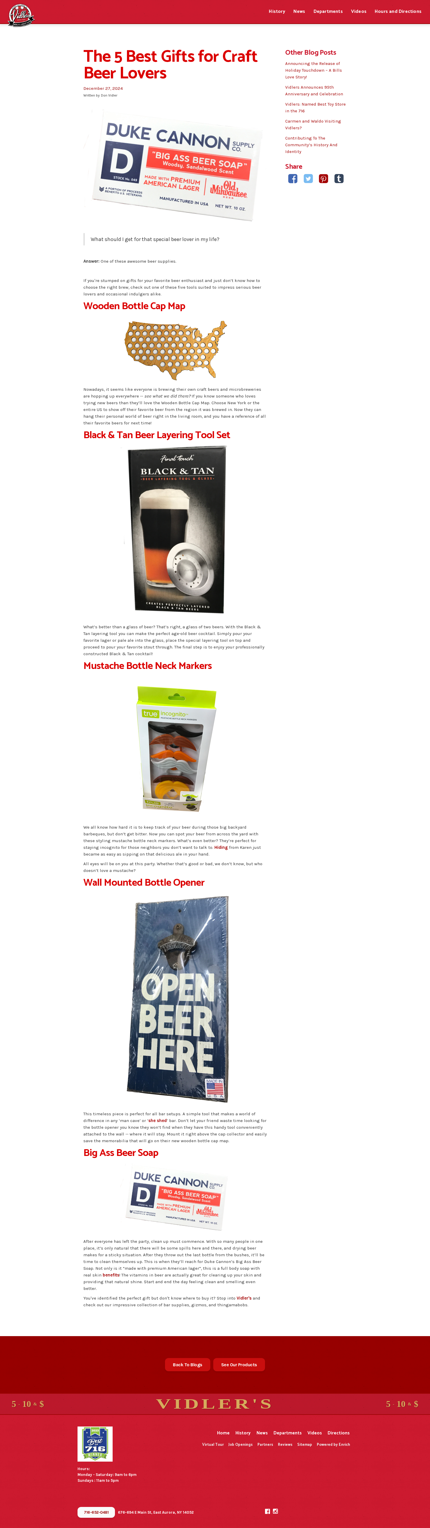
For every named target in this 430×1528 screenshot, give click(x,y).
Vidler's (244, 1298)
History (277, 12)
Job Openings (240, 1445)
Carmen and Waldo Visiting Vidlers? (313, 124)
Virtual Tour (213, 1445)
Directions (339, 1433)
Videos (359, 12)
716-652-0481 (96, 1512)
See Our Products (239, 1364)
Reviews (285, 1445)
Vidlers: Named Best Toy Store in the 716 (315, 107)
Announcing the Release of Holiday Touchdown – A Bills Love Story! (313, 70)
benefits (111, 1275)
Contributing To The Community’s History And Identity (311, 144)
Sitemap (304, 1445)
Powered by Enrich (333, 1445)
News (299, 12)
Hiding (221, 847)
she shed (157, 1120)
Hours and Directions (398, 12)
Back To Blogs (187, 1364)
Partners (265, 1445)
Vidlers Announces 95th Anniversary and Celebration (314, 91)
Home (223, 1433)
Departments (328, 12)
